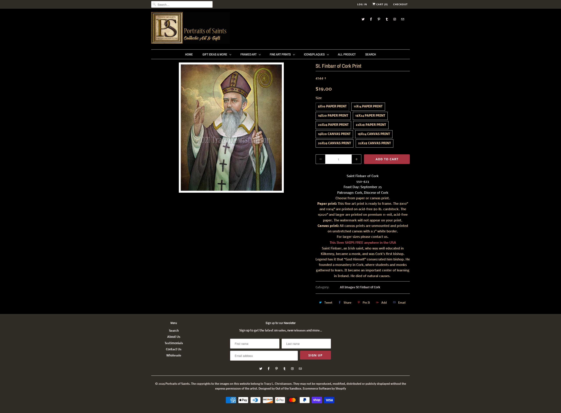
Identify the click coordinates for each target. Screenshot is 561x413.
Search (370, 54)
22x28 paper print (371, 125)
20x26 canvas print (334, 143)
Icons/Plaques (314, 54)
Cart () (381, 4)
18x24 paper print (370, 115)
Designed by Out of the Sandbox (280, 388)
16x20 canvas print (334, 134)
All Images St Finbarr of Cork (360, 287)
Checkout (400, 4)
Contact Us (173, 349)
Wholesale (173, 355)
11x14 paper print (368, 106)
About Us (173, 337)
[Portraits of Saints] (190, 28)
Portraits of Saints (177, 384)
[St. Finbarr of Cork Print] (231, 127)
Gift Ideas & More (214, 54)
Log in (362, 4)
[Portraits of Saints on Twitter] (363, 19)
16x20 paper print (333, 115)
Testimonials (174, 343)
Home (189, 54)
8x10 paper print (332, 106)
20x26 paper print (333, 125)
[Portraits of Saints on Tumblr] (387, 19)
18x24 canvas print (374, 134)
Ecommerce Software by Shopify (324, 388)
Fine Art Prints (280, 54)
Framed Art (248, 54)
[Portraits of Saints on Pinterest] (379, 19)
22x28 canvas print (374, 143)
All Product (347, 54)
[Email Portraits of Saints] (402, 19)
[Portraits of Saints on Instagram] (395, 19)
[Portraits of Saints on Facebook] (371, 19)
